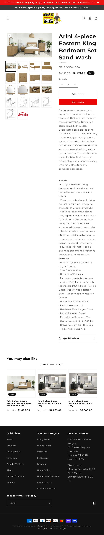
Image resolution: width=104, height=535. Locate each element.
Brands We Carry (15, 464)
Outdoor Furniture (46, 488)
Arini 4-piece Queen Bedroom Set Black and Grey (80, 403)
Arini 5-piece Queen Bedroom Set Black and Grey (50, 403)
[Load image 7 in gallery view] (34, 78)
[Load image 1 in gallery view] (10, 66)
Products (11, 445)
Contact (11, 482)
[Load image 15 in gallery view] (34, 102)
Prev (45, 364)
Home (10, 439)
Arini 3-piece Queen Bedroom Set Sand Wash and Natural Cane (19, 403)
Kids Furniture (44, 482)
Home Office (43, 470)
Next (58, 364)
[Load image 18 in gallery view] (22, 114)
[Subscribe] (49, 503)
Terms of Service (15, 476)
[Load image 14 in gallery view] (22, 102)
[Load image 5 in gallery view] (10, 78)
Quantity (63, 79)
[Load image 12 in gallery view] (46, 90)
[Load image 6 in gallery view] (22, 78)
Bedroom (42, 452)
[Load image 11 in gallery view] (34, 90)
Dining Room (44, 445)
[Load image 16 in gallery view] (46, 102)
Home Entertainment (48, 476)
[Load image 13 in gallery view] (10, 102)
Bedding (41, 464)
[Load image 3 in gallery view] (34, 66)
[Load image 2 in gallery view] (22, 66)
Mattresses (42, 458)
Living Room (43, 439)
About (10, 470)
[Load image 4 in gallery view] (46, 66)
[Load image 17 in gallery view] (10, 114)
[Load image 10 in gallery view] (22, 90)
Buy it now (78, 102)
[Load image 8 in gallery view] (46, 78)
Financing (12, 458)
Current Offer (14, 452)
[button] (8, 18)
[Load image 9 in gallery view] (10, 90)
